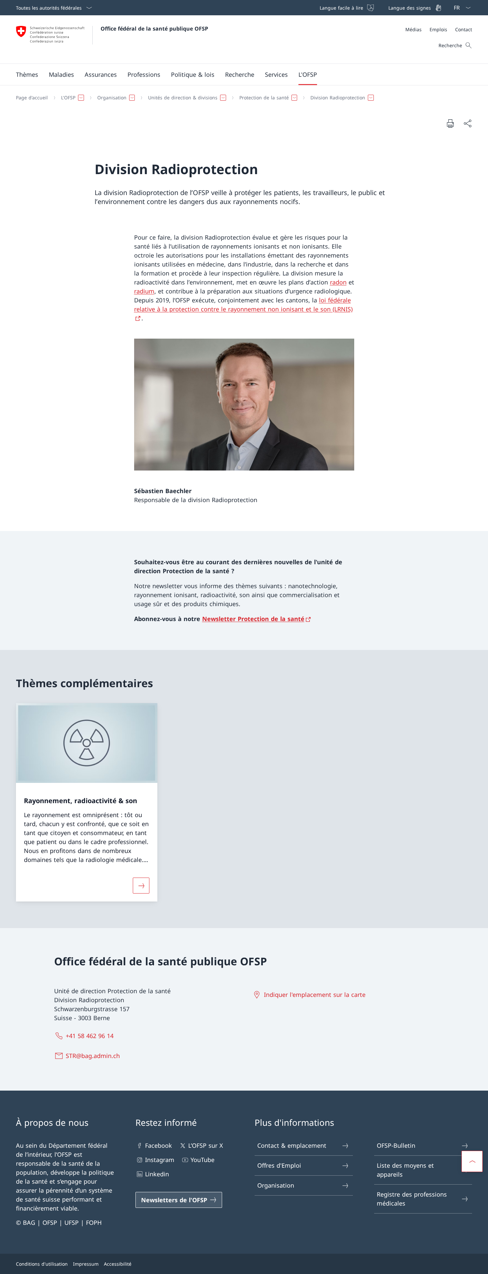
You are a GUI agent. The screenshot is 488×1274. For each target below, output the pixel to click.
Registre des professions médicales (412, 1198)
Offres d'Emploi (279, 1165)
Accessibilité (117, 1264)
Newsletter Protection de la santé (253, 619)
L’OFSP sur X (205, 1145)
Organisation (275, 1185)
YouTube (202, 1160)
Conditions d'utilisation (42, 1264)
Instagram (159, 1160)
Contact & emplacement (291, 1145)
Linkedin (157, 1174)
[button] (27, 74)
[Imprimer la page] (450, 123)
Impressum (86, 1264)
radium (144, 291)
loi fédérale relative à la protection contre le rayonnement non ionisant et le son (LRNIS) (243, 304)
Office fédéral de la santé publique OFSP (154, 28)
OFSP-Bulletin (396, 1145)
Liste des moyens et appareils (405, 1169)
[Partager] (467, 123)
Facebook (158, 1145)
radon (338, 282)
